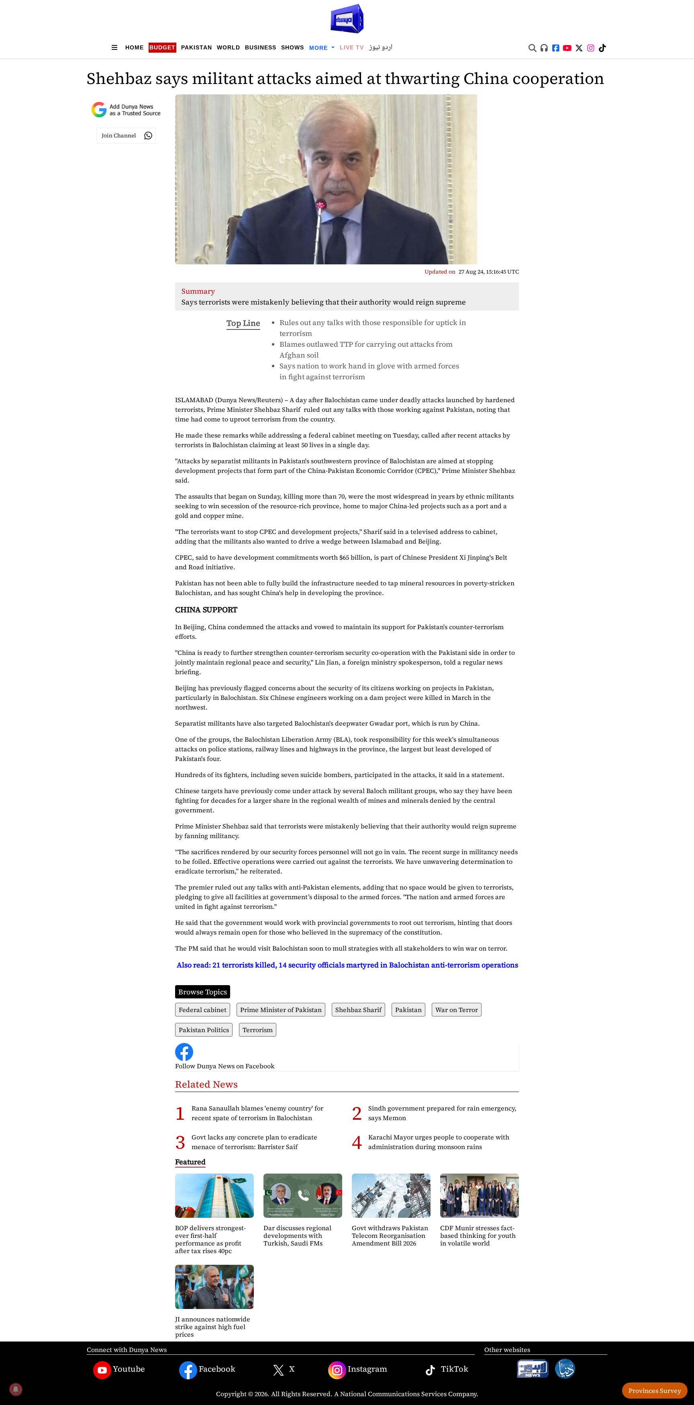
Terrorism (258, 1029)
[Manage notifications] (15, 1389)
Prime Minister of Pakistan (281, 1009)
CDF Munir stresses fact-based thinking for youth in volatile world (478, 1235)
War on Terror (456, 1009)
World (228, 47)
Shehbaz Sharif (358, 1009)
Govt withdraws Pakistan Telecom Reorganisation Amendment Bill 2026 (390, 1235)
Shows (292, 47)
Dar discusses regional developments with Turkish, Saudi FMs (297, 1235)
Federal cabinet (203, 1009)
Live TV (352, 47)
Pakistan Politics (204, 1029)
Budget (162, 47)
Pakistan (196, 47)
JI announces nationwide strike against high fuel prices (212, 1327)
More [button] (319, 48)
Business (260, 47)
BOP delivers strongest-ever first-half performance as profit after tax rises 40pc (210, 1239)
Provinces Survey (655, 1390)
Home (134, 47)
